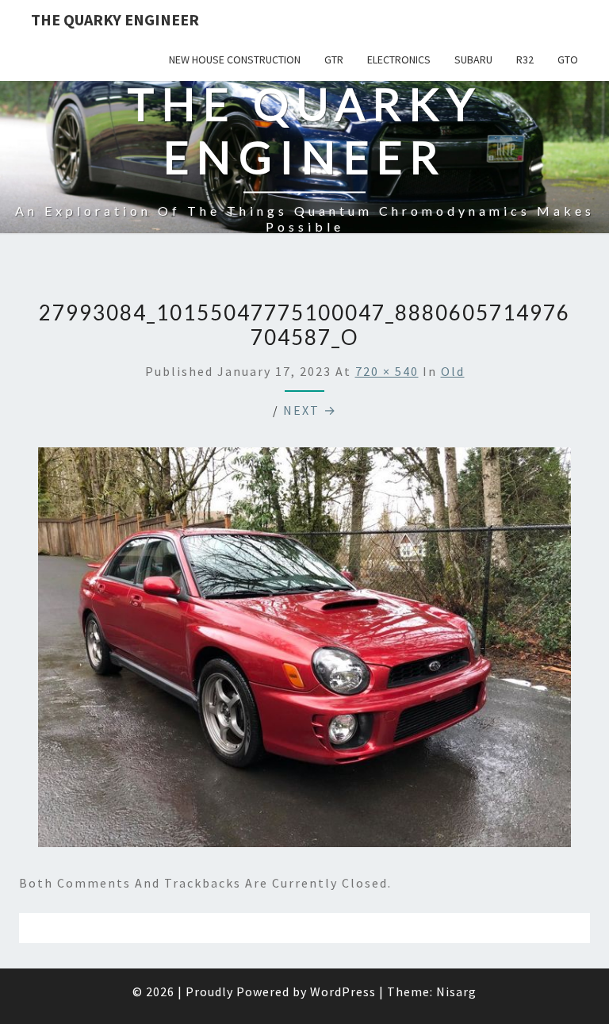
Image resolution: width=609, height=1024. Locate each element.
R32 (525, 59)
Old (453, 371)
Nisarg (456, 991)
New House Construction (235, 59)
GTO (567, 59)
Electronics (399, 59)
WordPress (343, 991)
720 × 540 (387, 371)
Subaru (473, 59)
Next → (310, 410)
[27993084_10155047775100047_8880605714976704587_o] (304, 651)
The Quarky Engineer (115, 19)
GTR (333, 59)
